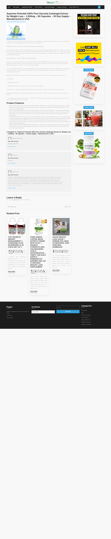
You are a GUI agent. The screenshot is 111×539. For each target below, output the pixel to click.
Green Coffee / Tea (74, 7)
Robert (10, 251)
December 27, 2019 (37, 270)
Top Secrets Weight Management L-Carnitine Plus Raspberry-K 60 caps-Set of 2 (16, 242)
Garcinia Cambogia (50, 7)
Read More (11, 272)
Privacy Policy (10, 317)
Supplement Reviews (27, 7)
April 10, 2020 (58, 250)
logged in (16, 199)
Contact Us (9, 315)
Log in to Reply (11, 146)
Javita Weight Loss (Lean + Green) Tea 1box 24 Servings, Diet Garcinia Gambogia (60, 242)
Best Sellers (16, 7)
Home (9, 7)
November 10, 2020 (15, 250)
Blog (82, 312)
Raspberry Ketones (62, 7)
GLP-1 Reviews (38, 7)
